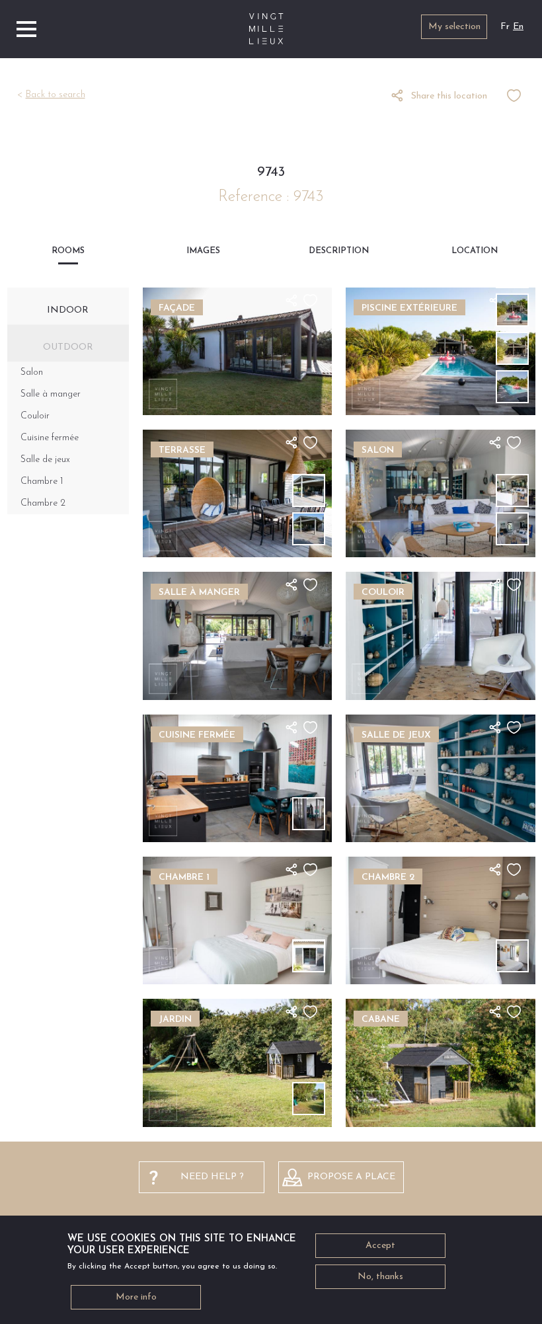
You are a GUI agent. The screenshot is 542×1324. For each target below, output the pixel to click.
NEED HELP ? (212, 1177)
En (518, 27)
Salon (31, 372)
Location (474, 251)
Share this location (449, 96)
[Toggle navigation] (26, 29)
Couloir (35, 416)
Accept (380, 1246)
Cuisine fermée (49, 438)
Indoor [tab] (68, 310)
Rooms (68, 251)
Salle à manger (50, 394)
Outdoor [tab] (68, 347)
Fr (505, 27)
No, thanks (380, 1277)
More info (136, 1297)
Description (339, 251)
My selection (454, 27)
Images (203, 251)
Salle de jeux (45, 460)
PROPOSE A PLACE (351, 1177)
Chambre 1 (41, 482)
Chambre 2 (42, 503)
